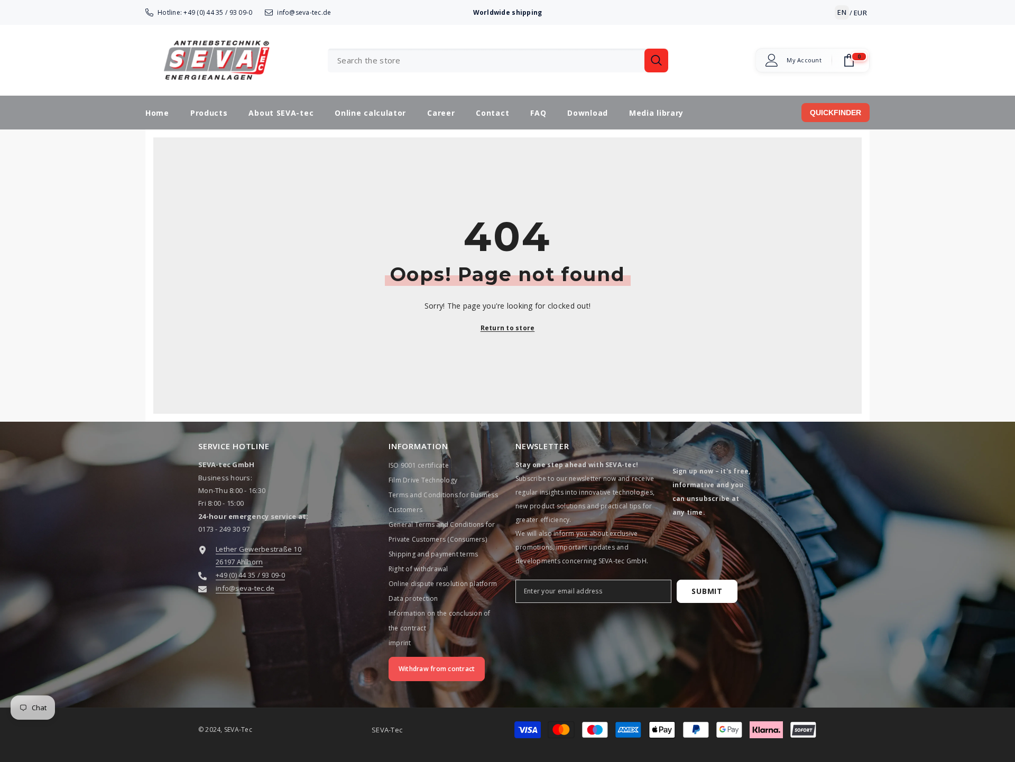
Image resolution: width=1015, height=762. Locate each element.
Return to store (508, 327)
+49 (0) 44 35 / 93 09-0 (217, 12)
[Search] (498, 60)
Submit (706, 591)
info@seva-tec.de (304, 12)
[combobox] (486, 60)
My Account (804, 60)
